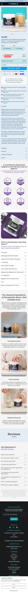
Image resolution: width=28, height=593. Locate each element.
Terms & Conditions (14, 569)
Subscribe (14, 519)
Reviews (3, 157)
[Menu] (2, 3)
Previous (2, 1)
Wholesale (14, 557)
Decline (13, 587)
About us (14, 554)
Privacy (14, 570)
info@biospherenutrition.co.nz (14, 546)
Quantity (4, 64)
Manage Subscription (14, 561)
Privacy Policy (17, 581)
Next (25, 1)
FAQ (14, 559)
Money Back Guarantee (14, 567)
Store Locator (14, 556)
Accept (13, 584)
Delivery (14, 572)
